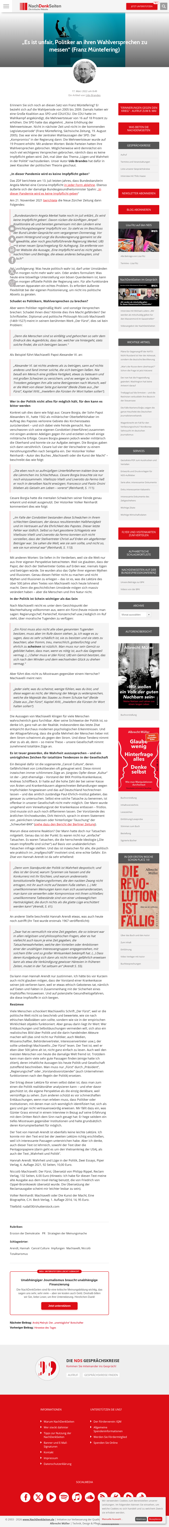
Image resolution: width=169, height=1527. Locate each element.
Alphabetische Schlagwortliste (139, 553)
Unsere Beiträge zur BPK (132, 582)
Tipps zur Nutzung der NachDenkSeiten (57, 1435)
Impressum (51, 1458)
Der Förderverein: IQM (107, 1421)
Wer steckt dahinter (56, 1427)
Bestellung (126, 833)
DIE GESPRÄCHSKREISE (92, 1360)
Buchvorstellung (129, 714)
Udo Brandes (93, 95)
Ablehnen (141, 1519)
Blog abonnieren (139, 210)
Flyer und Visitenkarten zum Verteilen (139, 533)
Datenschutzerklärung (57, 1464)
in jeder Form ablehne (79, 185)
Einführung (126, 949)
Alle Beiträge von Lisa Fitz (133, 256)
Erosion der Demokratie (25, 1233)
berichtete (50, 200)
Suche (163, 6)
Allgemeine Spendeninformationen (108, 1429)
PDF (12, 249)
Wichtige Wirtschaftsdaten (133, 514)
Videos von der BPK (130, 589)
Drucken (12, 239)
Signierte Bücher (129, 840)
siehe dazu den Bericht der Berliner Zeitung (65, 824)
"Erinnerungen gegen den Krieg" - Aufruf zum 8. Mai (138, 109)
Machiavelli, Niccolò (78, 1248)
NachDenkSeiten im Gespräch (138, 279)
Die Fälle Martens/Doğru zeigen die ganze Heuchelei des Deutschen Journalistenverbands (138, 411)
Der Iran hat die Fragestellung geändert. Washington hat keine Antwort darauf (136, 381)
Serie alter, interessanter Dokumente (139, 482)
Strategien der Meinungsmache (67, 1233)
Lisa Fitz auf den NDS (139, 225)
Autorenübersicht (139, 631)
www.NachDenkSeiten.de (38, 1519)
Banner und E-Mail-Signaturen (55, 1444)
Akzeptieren (155, 1519)
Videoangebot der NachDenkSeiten (138, 325)
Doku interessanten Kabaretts (135, 489)
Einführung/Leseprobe (132, 819)
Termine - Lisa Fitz (129, 263)
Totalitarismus (19, 1254)
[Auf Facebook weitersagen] (12, 263)
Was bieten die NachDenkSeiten (138, 128)
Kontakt (48, 1452)
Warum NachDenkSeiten (59, 1421)
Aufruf (124, 154)
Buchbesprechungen (131, 963)
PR (43, 1233)
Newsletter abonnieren (138, 193)
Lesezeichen (127, 812)
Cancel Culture (40, 1248)
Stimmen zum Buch (130, 826)
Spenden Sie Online (106, 1443)
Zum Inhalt (126, 942)
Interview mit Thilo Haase (133, 175)
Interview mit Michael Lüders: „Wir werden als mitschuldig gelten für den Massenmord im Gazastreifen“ (137, 314)
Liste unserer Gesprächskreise (135, 168)
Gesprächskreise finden (101, 1375)
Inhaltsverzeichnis (129, 804)
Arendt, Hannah (20, 1248)
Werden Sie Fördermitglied (110, 1437)
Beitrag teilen (12, 228)
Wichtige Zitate (128, 507)
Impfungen (58, 1248)
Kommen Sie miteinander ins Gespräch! (91, 1366)
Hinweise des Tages (45, 1327)
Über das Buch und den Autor (135, 935)
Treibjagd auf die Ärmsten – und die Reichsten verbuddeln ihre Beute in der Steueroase (138, 396)
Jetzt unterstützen (144, 5)
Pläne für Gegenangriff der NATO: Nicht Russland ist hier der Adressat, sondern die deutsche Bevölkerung (138, 355)
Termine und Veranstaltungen (135, 161)
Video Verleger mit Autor (133, 956)
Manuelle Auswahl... (112, 1519)
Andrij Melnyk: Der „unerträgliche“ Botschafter (58, 1322)
